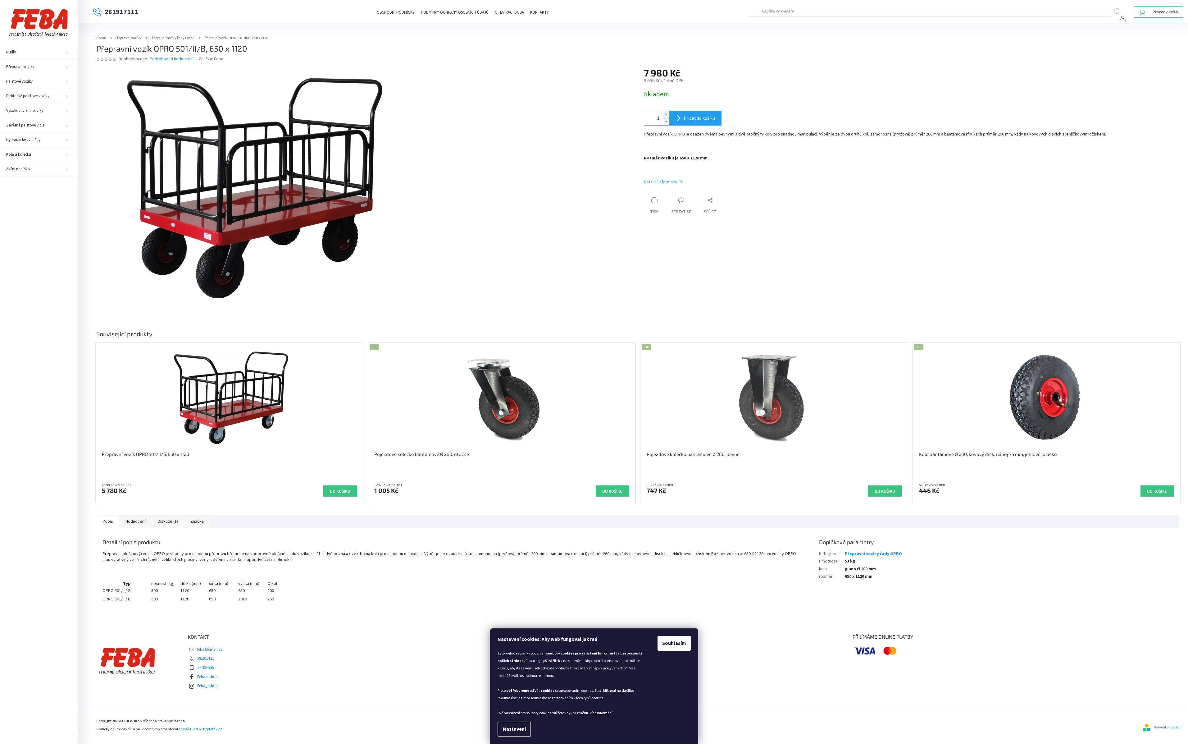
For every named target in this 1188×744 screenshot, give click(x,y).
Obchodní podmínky (396, 12)
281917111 (205, 658)
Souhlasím (674, 643)
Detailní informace (660, 182)
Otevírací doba (509, 12)
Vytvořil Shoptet (1166, 727)
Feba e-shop (207, 677)
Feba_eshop (207, 686)
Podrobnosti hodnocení (171, 59)
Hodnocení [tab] (135, 521)
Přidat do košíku (699, 118)
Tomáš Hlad (188, 729)
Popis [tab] (107, 521)
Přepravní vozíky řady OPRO (873, 554)
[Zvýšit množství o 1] (666, 114)
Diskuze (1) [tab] (168, 521)
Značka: (211, 59)
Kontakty (539, 12)
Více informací (601, 713)
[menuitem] (39, 52)
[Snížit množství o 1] (666, 121)
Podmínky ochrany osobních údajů (455, 12)
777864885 (205, 667)
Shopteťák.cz (211, 729)
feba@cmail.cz (209, 649)
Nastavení (514, 729)
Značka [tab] (197, 521)
